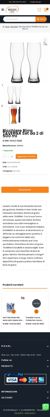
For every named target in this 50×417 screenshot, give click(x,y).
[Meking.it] (12, 9)
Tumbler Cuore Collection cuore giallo (34, 320)
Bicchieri (16, 171)
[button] (45, 40)
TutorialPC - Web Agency (25, 413)
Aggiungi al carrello (26, 156)
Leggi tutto (36, 311)
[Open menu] (3, 9)
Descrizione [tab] (25, 189)
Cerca (42, 19)
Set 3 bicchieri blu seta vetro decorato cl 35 (12, 320)
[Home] (3, 27)
